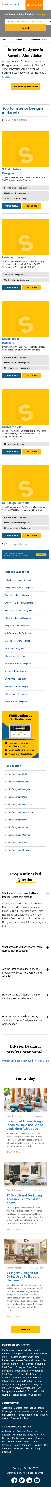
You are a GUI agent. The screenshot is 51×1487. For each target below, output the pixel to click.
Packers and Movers (22, 1438)
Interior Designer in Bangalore (18, 789)
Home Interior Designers (16, 702)
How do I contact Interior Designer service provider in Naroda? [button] (21, 996)
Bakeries (37, 1445)
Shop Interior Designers (15, 656)
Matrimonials (19, 1434)
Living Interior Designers (15, 444)
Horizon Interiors (14, 257)
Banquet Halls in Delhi (14, 1391)
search (26, 28)
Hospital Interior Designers (16, 188)
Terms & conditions (28, 1414)
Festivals (33, 1434)
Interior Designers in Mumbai (17, 1381)
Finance (20, 1431)
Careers (18, 1408)
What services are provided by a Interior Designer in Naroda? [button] (20, 895)
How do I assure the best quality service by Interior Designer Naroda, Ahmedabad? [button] (22, 1020)
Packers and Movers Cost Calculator (21, 1360)
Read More (7, 77)
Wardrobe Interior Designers (16, 280)
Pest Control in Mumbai (33, 1363)
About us (7, 1408)
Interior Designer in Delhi (16, 774)
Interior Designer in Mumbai (17, 782)
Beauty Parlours (22, 1445)
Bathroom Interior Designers (18, 664)
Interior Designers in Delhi (27, 1377)
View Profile (11, 206)
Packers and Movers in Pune (24, 1357)
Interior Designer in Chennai (17, 835)
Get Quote (32, 206)
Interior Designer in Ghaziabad (18, 850)
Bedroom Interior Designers (17, 686)
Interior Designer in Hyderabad (18, 804)
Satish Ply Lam (12, 426)
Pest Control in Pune (13, 1374)
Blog (37, 1448)
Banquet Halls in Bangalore (27, 1394)
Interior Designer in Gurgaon (17, 827)
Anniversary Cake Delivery (27, 1388)
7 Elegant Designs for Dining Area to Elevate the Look (23, 1276)
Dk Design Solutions (15, 503)
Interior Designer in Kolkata (17, 842)
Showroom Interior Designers (17, 198)
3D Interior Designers (13, 275)
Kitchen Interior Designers (16, 671)
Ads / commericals (24, 1411)
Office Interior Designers (16, 694)
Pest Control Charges (13, 1367)
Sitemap (6, 1452)
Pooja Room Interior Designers (18, 595)
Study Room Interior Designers (19, 603)
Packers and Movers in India (17, 1350)
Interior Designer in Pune (16, 797)
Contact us (30, 1408)
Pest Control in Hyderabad (29, 1370)
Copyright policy (19, 1418)
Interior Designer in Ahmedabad (36, 39)
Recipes (6, 1434)
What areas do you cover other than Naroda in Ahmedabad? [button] (22, 948)
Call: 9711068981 (34, 5)
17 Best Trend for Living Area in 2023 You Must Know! (24, 1199)
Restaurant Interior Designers (18, 610)
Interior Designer (15, 39)
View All (26, 1329)
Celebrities (32, 1431)
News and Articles (23, 1448)
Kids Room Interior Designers (16, 193)
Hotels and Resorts (18, 1441)
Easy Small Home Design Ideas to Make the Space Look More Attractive (25, 1125)
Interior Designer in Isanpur (16, 1060)
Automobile (8, 1431)
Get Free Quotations (25, 86)
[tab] (25, 912)
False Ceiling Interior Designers (19, 580)
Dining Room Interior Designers (19, 587)
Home (4, 39)
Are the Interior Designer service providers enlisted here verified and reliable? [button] (22, 972)
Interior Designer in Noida (16, 820)
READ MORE (13, 1152)
